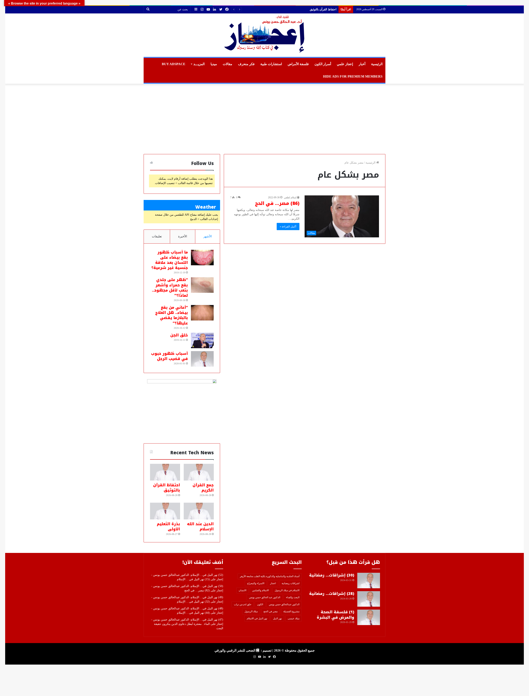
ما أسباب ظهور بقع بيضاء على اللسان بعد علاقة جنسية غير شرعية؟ (169, 260)
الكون (260, 604)
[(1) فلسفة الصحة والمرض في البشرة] (368, 617)
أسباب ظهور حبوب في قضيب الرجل (169, 356)
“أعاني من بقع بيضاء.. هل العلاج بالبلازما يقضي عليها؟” (171, 315)
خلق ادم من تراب (242, 604)
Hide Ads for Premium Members (352, 76)
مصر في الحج (270, 611)
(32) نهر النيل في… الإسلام (193, 601)
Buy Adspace (173, 64)
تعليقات (157, 236)
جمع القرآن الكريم (203, 488)
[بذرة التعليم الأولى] (165, 511)
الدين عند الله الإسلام (323, 9)
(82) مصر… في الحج (197, 590)
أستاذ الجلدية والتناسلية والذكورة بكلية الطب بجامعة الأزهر (269, 576)
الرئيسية (376, 64)
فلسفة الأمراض (298, 64)
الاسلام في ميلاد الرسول (287, 590)
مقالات (227, 64)
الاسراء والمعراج (255, 583)
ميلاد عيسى (293, 618)
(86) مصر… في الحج (277, 203)
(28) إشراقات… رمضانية (331, 593)
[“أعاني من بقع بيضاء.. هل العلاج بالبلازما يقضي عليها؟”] (202, 312)
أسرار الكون (323, 64)
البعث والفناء (292, 597)
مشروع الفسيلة (291, 611)
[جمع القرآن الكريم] (199, 472)
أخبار (362, 64)
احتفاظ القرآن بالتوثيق (166, 488)
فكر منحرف (246, 64)
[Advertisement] (264, 119)
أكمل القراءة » (288, 226)
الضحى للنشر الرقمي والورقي (234, 650)
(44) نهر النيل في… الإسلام (193, 612)
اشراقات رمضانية (290, 583)
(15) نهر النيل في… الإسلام (193, 579)
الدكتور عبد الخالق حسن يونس (264, 597)
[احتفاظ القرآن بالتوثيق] (165, 472)
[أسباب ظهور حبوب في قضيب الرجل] (202, 359)
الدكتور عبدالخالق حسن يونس (284, 604)
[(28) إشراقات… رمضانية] (368, 599)
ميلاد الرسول (251, 611)
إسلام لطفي (290, 197)
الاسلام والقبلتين (260, 590)
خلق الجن (179, 335)
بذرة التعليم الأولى (168, 526)
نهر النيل (277, 618)
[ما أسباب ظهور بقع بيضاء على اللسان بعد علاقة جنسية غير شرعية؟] (202, 257)
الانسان (242, 590)
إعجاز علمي (345, 64)
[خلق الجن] (202, 340)
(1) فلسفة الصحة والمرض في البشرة (335, 615)
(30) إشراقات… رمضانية (331, 575)
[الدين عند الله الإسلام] (199, 511)
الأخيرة (182, 236)
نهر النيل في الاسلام (257, 618)
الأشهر (207, 236)
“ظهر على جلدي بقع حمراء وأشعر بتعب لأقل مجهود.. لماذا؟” (170, 287)
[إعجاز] (264, 35)
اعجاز (273, 583)
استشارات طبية (271, 64)
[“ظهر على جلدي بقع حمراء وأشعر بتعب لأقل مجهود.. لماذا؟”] (202, 285)
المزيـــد (199, 64)
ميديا (214, 64)
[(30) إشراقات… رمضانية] (368, 580)
